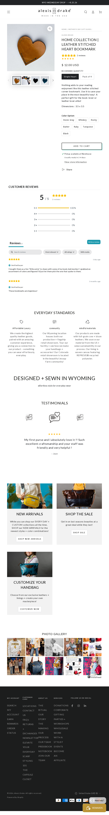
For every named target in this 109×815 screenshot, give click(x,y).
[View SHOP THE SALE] (79, 496)
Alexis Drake (68, 35)
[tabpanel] (54, 272)
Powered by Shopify (15, 797)
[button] (85, 12)
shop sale (79, 533)
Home (64, 29)
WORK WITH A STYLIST (58, 737)
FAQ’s (26, 719)
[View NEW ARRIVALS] (29, 496)
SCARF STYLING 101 (28, 761)
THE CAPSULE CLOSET (28, 774)
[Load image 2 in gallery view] (26, 80)
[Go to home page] (54, 12)
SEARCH (11, 705)
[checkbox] (85, 252)
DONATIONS (61, 705)
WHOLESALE (61, 728)
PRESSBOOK (45, 746)
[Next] (86, 417)
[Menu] (8, 12)
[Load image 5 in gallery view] (45, 80)
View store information (75, 162)
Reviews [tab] (16, 243)
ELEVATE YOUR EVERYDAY (29, 747)
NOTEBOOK (45, 751)
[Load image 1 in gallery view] (16, 80)
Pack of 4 (88, 77)
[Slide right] (53, 80)
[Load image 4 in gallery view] (35, 80)
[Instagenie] (94, 677)
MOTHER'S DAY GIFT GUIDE (79, 29)
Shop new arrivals (29, 539)
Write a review (93, 242)
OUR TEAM (44, 742)
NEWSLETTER (30, 738)
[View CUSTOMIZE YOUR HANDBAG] (29, 564)
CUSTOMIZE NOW (29, 609)
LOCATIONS (29, 706)
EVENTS (58, 746)
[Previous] (22, 417)
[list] (54, 341)
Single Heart (70, 77)
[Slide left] (8, 80)
